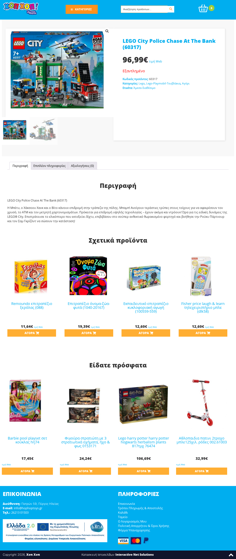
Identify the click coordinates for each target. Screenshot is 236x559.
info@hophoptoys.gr (28, 508)
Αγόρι (186, 83)
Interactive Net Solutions (134, 555)
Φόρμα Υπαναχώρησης (134, 530)
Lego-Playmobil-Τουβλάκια (163, 83)
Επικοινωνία (126, 504)
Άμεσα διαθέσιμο (144, 88)
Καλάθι (123, 513)
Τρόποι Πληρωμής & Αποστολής (140, 508)
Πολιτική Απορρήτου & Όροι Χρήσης (143, 526)
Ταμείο (123, 517)
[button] (107, 31)
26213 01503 (20, 513)
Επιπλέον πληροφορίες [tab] (49, 166)
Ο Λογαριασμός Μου (132, 521)
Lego (142, 83)
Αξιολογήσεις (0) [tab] (82, 166)
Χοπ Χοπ (33, 555)
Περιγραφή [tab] (20, 166)
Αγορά (30, 333)
